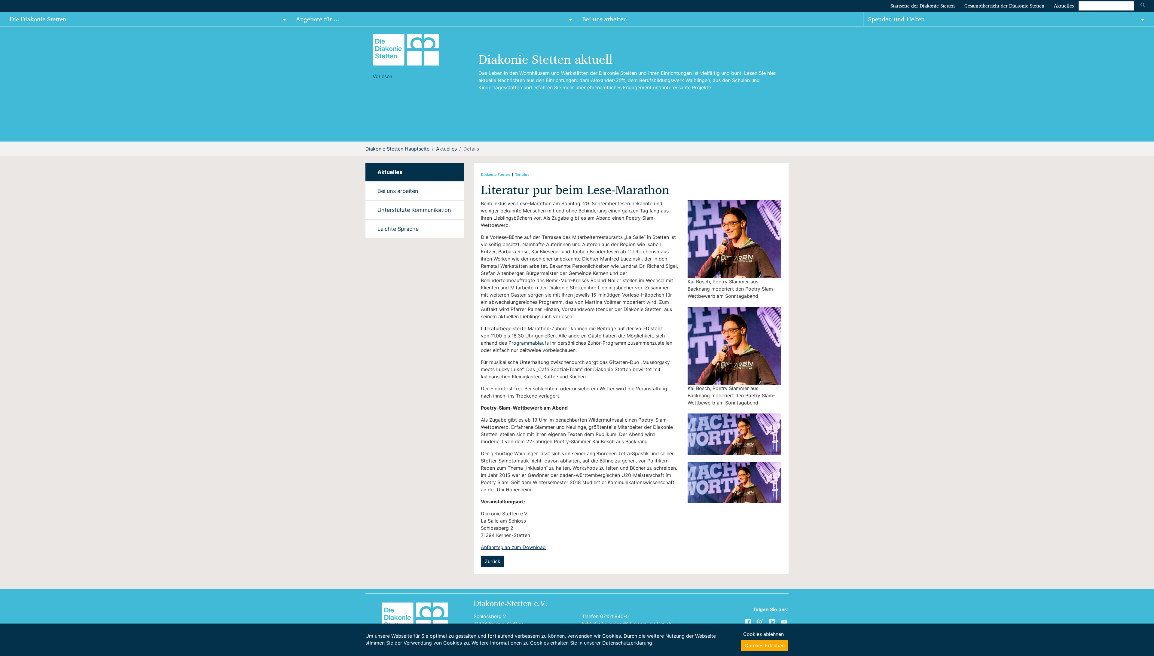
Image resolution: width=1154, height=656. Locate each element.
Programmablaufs (528, 343)
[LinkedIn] (773, 621)
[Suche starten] (1143, 5)
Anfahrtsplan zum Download (513, 547)
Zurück (492, 561)
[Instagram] (761, 621)
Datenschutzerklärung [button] (627, 643)
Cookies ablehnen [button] (763, 634)
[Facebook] (749, 621)
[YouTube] (785, 621)
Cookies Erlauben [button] (765, 645)
